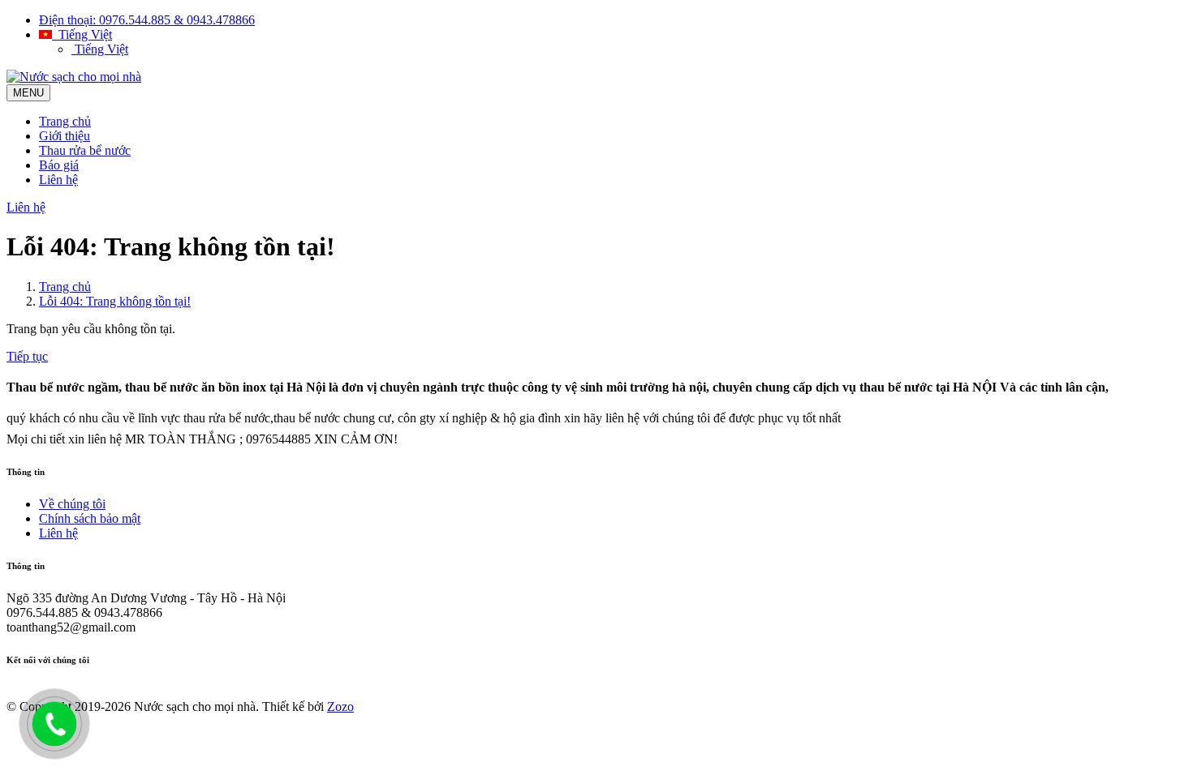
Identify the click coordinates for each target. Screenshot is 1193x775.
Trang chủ (65, 121)
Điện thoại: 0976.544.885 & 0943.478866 (147, 20)
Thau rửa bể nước (85, 150)
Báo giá (59, 165)
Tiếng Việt (82, 34)
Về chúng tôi (72, 504)
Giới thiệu (64, 136)
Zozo (340, 706)
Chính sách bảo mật (89, 518)
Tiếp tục (27, 356)
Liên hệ (58, 179)
